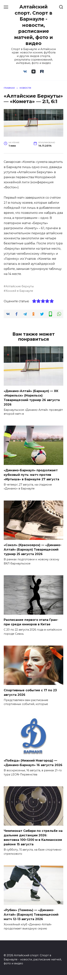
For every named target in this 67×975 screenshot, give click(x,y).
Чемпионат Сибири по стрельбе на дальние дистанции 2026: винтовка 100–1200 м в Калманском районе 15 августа (33, 837)
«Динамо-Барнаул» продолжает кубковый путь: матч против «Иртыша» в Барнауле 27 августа (31, 474)
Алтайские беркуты (20, 286)
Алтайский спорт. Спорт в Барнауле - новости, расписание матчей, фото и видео (33, 25)
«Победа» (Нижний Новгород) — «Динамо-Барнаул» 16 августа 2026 (33, 763)
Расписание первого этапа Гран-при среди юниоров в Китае (31, 622)
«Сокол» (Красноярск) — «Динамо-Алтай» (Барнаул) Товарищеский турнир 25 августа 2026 (32, 549)
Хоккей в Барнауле (19, 291)
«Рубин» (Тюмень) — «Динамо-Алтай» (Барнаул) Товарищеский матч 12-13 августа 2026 (31, 914)
